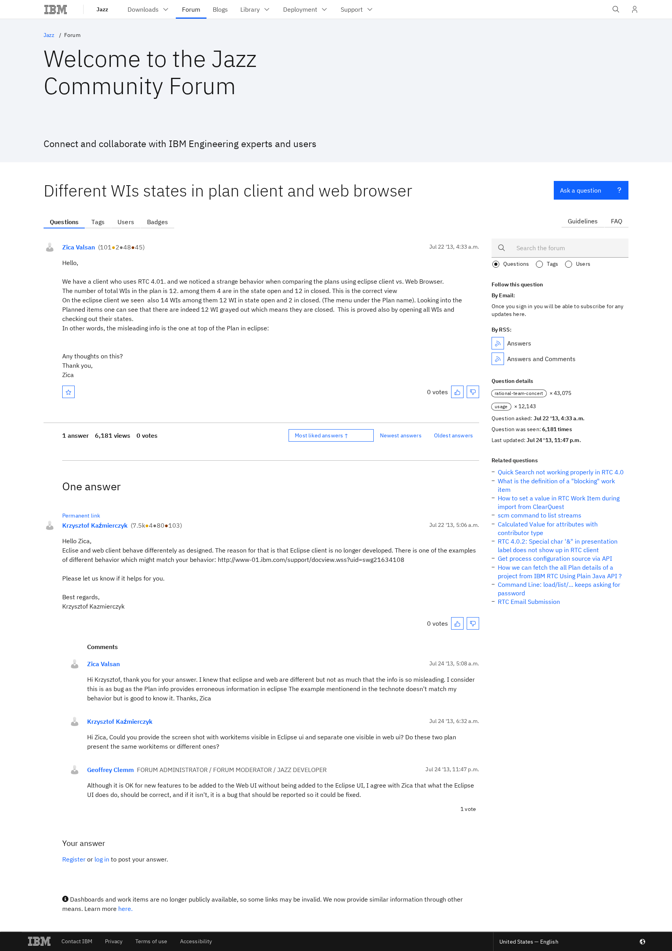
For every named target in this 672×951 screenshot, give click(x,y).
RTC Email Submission (529, 601)
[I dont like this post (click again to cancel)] (473, 392)
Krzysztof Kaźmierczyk (95, 525)
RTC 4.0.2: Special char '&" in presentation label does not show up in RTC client (558, 545)
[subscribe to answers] (498, 343)
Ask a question (580, 190)
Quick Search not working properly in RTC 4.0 (561, 472)
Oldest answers (453, 435)
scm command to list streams (539, 515)
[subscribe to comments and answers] (498, 359)
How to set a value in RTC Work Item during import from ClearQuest (559, 502)
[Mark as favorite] (68, 392)
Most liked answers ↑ (321, 435)
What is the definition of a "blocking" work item (556, 485)
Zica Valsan (78, 247)
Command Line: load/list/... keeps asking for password (559, 589)
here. (125, 908)
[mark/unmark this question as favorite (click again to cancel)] (68, 392)
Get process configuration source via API (555, 558)
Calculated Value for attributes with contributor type (548, 528)
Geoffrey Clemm (110, 770)
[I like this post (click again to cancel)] (457, 392)
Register (74, 859)
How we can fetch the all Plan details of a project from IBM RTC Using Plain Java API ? (560, 571)
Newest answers (401, 435)
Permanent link (81, 515)
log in (101, 859)
